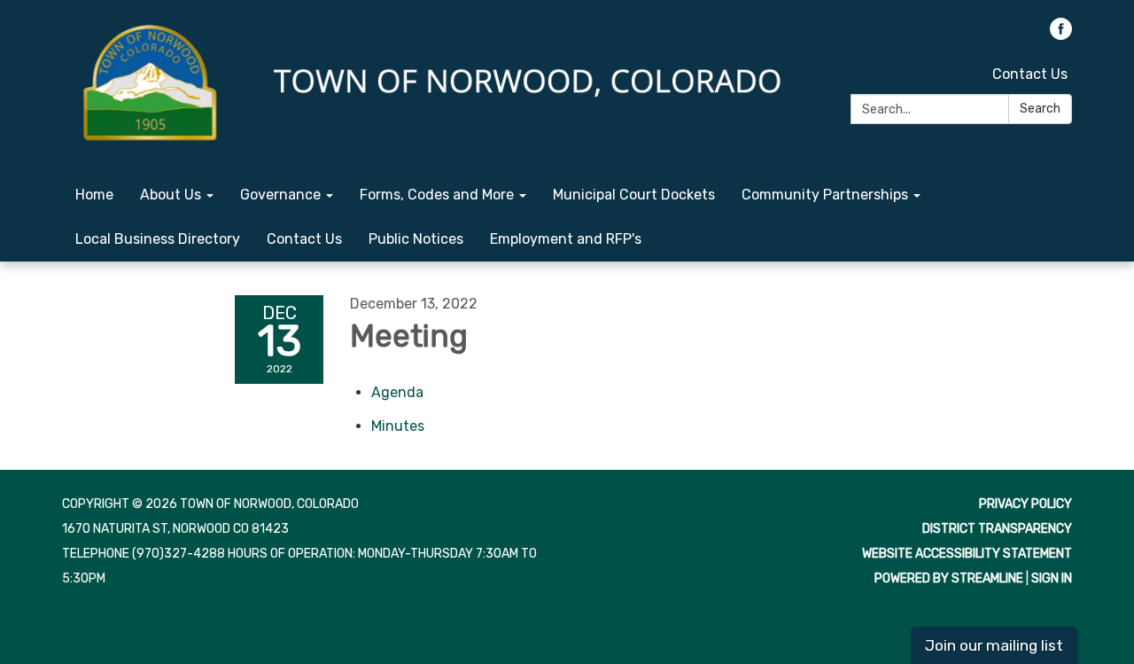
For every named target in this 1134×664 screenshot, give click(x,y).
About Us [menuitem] (170, 194)
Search (1040, 108)
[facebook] (1061, 35)
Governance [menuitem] (280, 194)
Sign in (1051, 578)
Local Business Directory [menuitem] (157, 238)
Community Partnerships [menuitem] (825, 194)
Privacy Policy (1025, 504)
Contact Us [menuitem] (304, 238)
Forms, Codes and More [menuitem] (437, 194)
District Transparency (997, 528)
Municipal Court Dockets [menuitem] (634, 194)
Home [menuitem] (94, 194)
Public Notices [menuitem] (416, 238)
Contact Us (1030, 74)
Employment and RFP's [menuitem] (565, 238)
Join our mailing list (994, 645)
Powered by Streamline (948, 578)
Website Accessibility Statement (967, 553)
